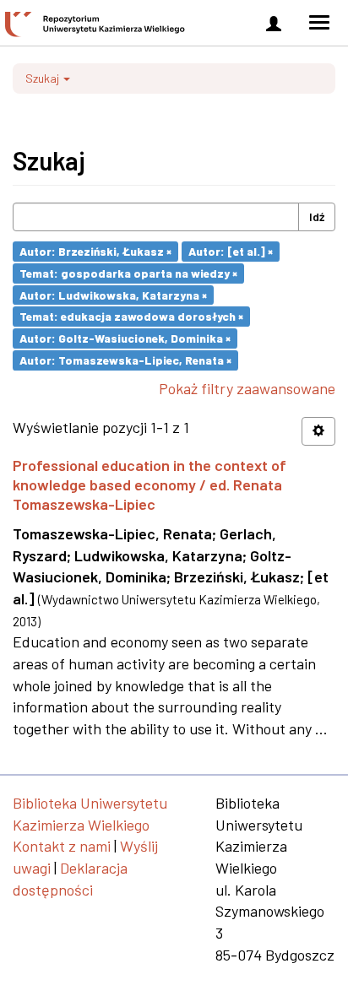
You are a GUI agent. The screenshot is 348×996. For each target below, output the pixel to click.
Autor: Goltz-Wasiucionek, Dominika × (125, 338)
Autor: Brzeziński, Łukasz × (95, 251)
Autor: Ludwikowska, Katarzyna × (113, 294)
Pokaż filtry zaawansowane (247, 388)
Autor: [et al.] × (230, 251)
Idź (316, 216)
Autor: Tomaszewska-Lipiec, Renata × (125, 360)
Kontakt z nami (62, 845)
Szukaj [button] (43, 78)
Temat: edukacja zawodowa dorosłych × (131, 316)
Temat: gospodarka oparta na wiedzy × (128, 273)
